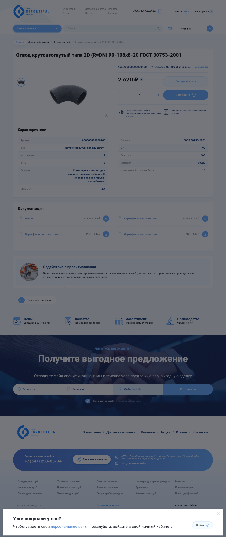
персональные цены (69, 526)
